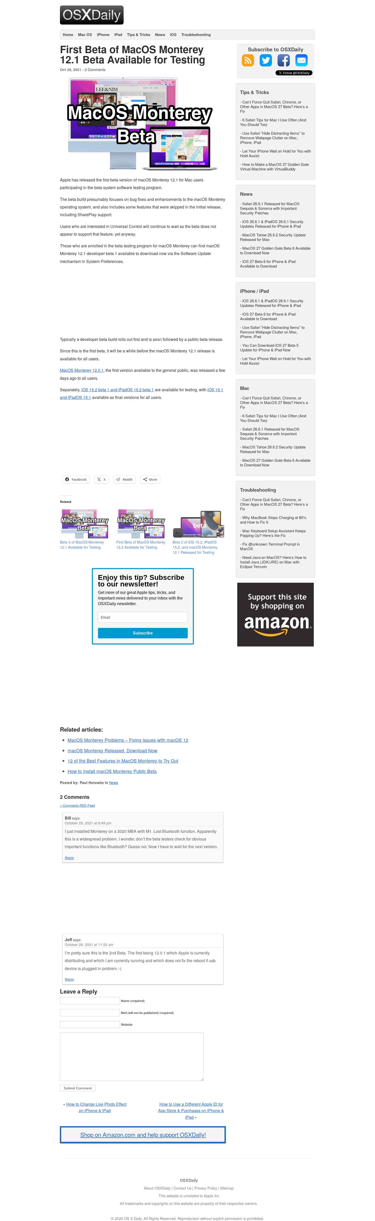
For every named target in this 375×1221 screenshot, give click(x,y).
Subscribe (143, 633)
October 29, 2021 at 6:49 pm (88, 822)
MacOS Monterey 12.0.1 (82, 370)
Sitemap (227, 1188)
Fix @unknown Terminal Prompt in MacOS (270, 546)
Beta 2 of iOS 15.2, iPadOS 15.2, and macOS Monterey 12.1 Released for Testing (195, 547)
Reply (69, 857)
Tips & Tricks (138, 34)
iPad (118, 34)
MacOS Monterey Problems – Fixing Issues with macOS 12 (128, 740)
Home (68, 34)
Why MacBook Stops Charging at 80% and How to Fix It (273, 520)
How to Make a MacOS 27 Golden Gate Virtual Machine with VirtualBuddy (274, 166)
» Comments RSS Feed (77, 805)
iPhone (103, 34)
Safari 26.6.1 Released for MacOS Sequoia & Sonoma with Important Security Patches (269, 208)
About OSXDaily (157, 1188)
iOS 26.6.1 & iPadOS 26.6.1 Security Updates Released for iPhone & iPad (272, 224)
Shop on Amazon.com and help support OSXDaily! (143, 1134)
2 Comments (95, 69)
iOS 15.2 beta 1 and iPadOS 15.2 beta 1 (117, 390)
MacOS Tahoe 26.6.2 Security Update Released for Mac (273, 237)
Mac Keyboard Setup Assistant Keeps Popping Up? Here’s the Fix (273, 533)
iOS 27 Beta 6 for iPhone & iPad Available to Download (267, 264)
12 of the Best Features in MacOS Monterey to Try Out (123, 760)
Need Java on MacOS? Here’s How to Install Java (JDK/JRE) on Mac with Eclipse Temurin (273, 562)
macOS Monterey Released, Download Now (112, 750)
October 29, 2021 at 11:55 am (89, 944)
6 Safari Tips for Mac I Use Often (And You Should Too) (273, 122)
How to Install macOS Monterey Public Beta (112, 771)
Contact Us (182, 1188)
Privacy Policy (205, 1188)
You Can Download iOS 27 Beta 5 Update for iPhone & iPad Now (269, 347)
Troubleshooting (196, 34)
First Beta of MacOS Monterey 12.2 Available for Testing (140, 544)
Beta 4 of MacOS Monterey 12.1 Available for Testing (82, 544)
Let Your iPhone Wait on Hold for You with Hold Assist (275, 153)
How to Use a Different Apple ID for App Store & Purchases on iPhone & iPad (191, 1110)
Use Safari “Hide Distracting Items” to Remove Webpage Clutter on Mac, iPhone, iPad (272, 137)
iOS (173, 34)
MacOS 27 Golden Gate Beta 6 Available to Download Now (275, 250)
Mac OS (85, 34)
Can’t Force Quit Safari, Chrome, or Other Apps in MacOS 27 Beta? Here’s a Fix (274, 106)
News (160, 34)
